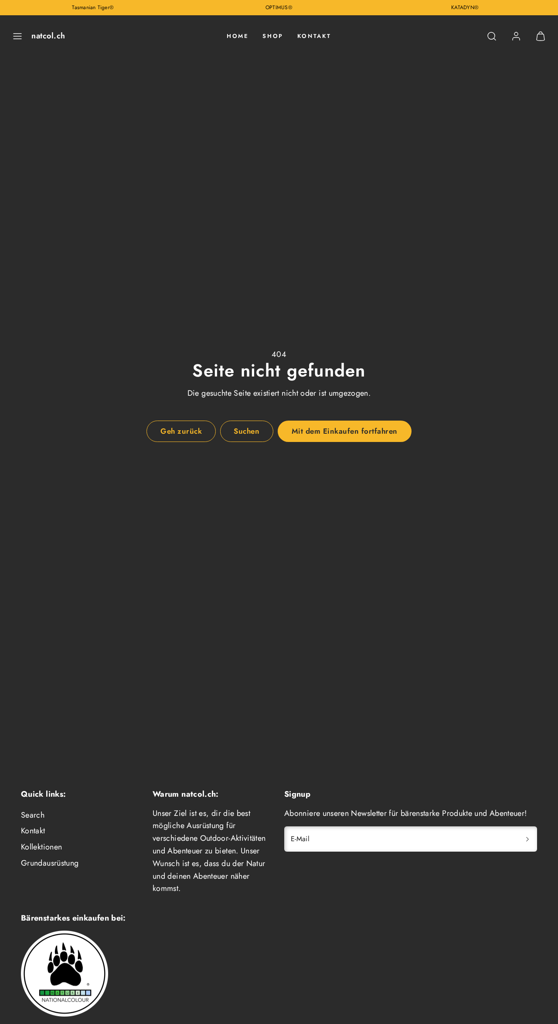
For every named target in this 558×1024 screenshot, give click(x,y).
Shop (272, 36)
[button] (17, 36)
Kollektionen (41, 847)
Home (237, 36)
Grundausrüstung (49, 863)
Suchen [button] (246, 431)
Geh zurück (181, 431)
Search (32, 815)
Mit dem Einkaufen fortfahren (345, 431)
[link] (516, 36)
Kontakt (314, 36)
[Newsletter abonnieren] (527, 839)
